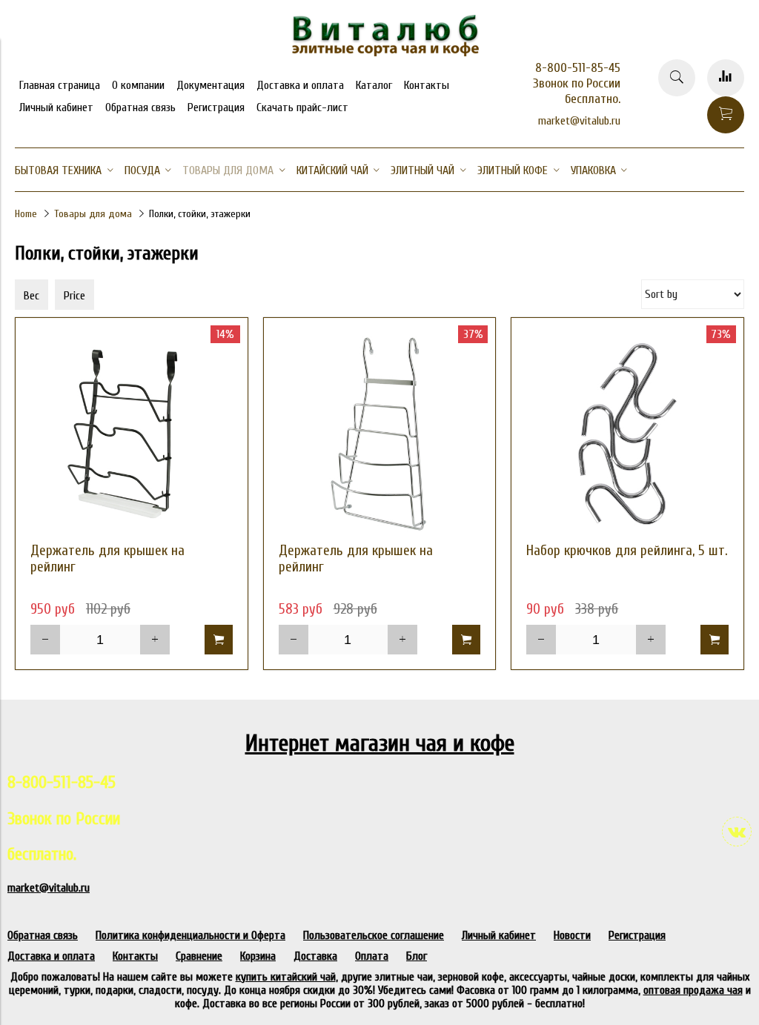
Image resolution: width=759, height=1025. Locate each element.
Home (26, 214)
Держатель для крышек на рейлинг (107, 559)
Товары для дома (93, 214)
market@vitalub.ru (579, 120)
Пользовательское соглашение (373, 935)
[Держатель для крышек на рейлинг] (131, 434)
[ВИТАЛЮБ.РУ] (379, 52)
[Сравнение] (725, 77)
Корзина (258, 956)
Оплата (371, 956)
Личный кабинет (56, 107)
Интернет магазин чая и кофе (379, 743)
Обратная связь (140, 107)
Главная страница (59, 85)
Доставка (315, 956)
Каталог (374, 85)
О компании (138, 85)
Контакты (426, 85)
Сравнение (199, 956)
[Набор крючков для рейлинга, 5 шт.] (627, 434)
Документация (210, 85)
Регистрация (216, 107)
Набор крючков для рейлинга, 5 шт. (627, 551)
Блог (416, 956)
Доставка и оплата (300, 85)
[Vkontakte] (737, 831)
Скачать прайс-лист (302, 107)
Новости (572, 935)
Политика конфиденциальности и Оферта (190, 935)
